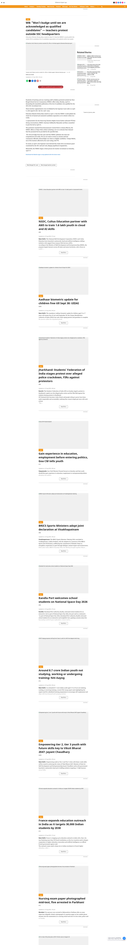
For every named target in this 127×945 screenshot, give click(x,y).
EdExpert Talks (84, 6)
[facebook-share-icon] (32, 81)
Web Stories (50, 6)
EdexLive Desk (30, 74)
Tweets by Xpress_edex (89, 112)
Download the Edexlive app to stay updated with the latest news (43, 154)
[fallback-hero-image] (82, 58)
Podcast (58, 6)
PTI (40, 464)
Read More (63, 252)
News (26, 6)
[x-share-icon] (30, 81)
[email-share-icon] (38, 81)
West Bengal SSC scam (32, 165)
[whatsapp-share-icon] (27, 81)
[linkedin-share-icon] (35, 81)
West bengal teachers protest (48, 165)
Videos (92, 6)
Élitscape (65, 6)
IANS (40, 306)
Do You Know (73, 6)
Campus (31, 6)
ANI (40, 232)
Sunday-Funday (41, 6)
